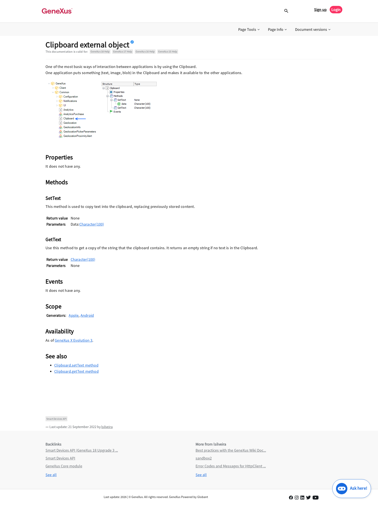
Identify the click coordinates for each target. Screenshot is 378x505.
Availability (60, 331)
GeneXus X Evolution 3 (73, 340)
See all (51, 474)
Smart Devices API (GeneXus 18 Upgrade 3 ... (82, 450)
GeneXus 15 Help (167, 51)
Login (336, 9)
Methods (57, 182)
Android (87, 315)
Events (54, 281)
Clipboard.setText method (76, 365)
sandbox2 (204, 458)
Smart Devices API (56, 418)
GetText (53, 239)
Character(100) (91, 224)
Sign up (320, 9)
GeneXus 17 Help (122, 51)
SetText (53, 198)
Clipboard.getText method (76, 371)
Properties (59, 157)
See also (56, 356)
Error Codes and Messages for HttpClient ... (231, 465)
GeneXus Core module (64, 465)
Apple (74, 315)
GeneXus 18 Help (100, 51)
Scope (53, 306)
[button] (249, 29)
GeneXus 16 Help (145, 51)
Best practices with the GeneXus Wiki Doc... (231, 450)
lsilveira (107, 427)
